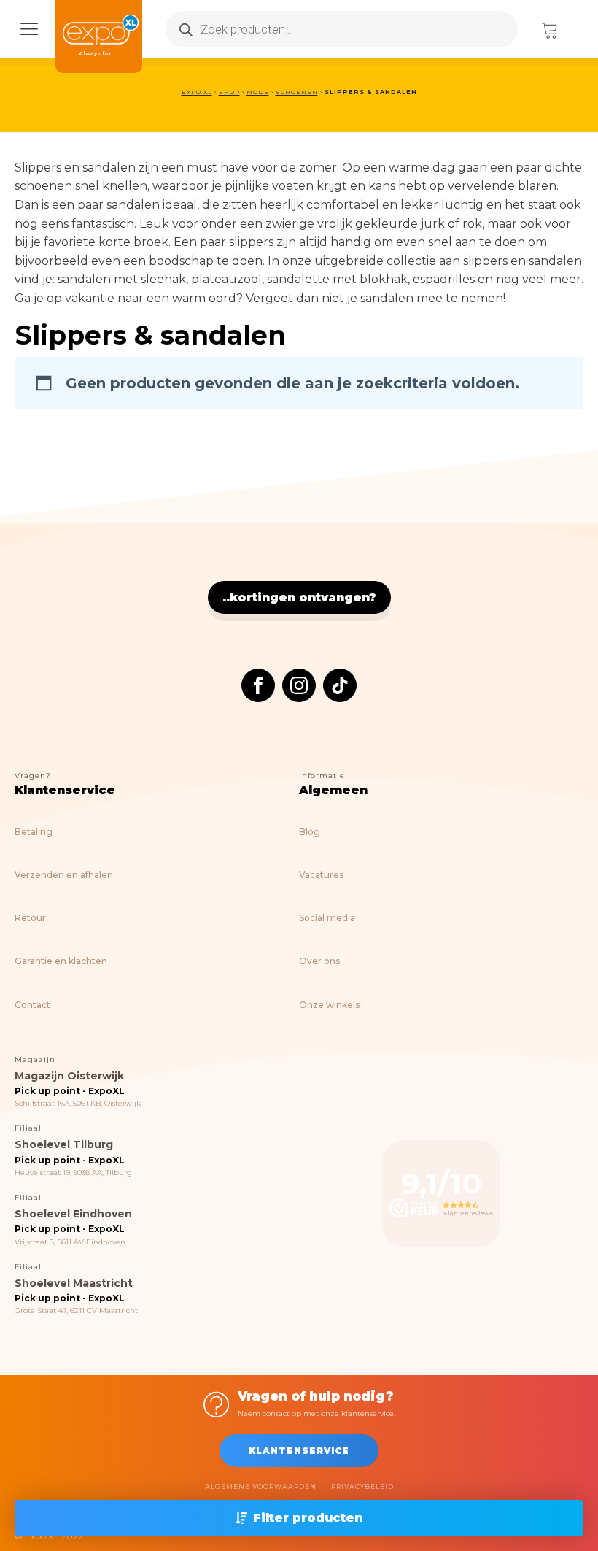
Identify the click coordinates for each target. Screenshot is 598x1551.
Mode (257, 92)
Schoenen (297, 92)
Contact (32, 1004)
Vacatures (321, 874)
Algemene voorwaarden (261, 1486)
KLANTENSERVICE (299, 1450)
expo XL (197, 92)
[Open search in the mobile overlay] (342, 29)
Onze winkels (329, 1004)
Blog (309, 831)
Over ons (319, 960)
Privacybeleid (362, 1486)
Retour (30, 917)
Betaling (34, 831)
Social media (327, 917)
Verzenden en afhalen (64, 874)
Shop (229, 92)
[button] (299, 1518)
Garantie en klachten (61, 960)
